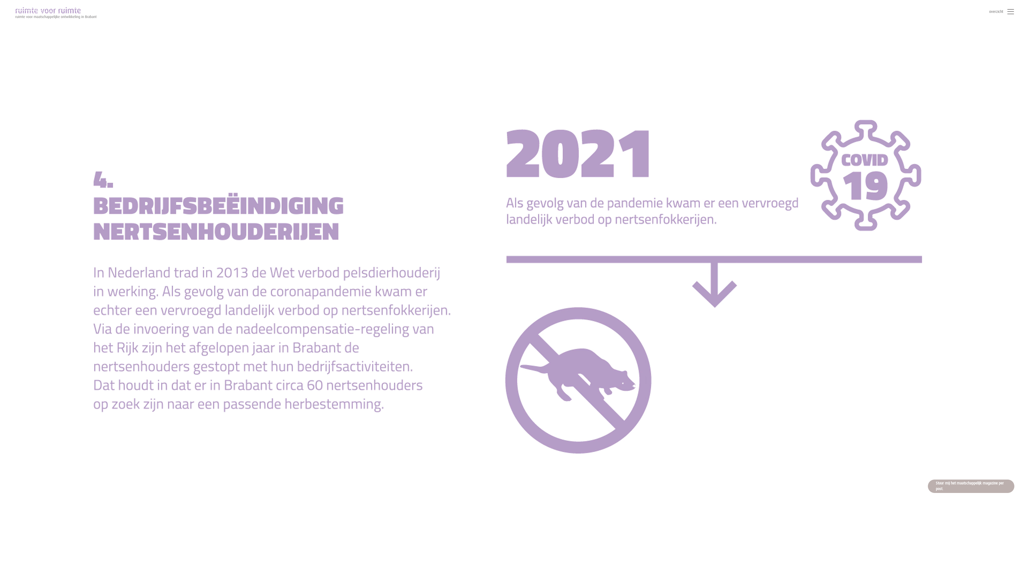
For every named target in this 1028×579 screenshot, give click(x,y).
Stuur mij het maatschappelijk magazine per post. (970, 486)
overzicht (996, 12)
